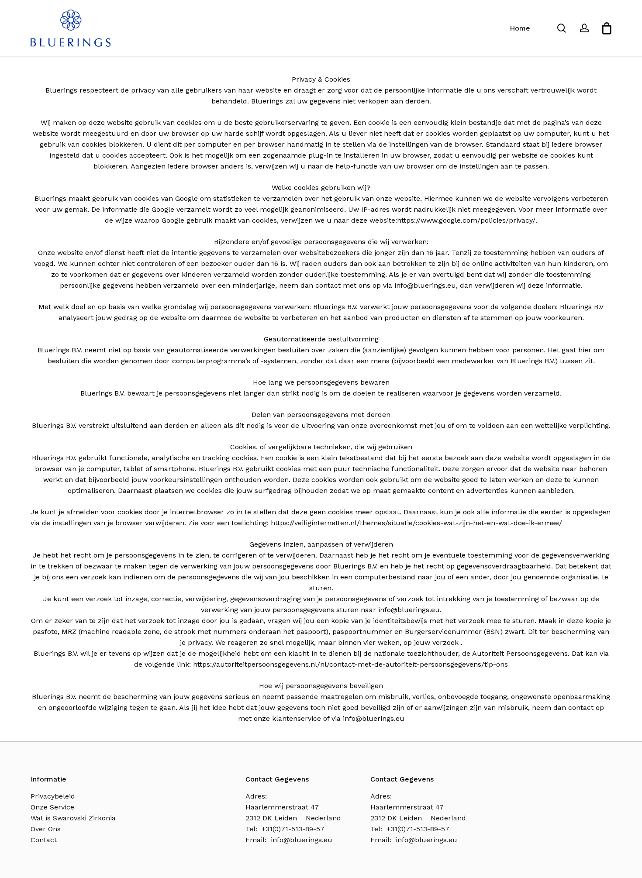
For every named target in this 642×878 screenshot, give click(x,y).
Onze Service (52, 807)
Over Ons (46, 829)
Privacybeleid (53, 796)
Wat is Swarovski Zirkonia (73, 818)
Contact (44, 840)
